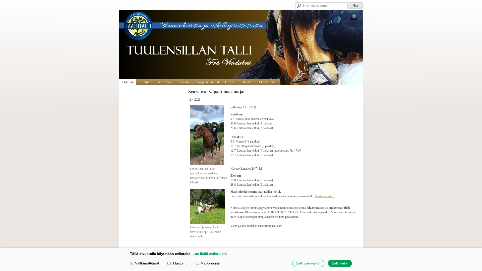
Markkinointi (210, 263)
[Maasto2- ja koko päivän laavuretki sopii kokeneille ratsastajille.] (207, 223)
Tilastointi (179, 263)
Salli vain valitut (308, 263)
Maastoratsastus (324, 196)
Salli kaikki (340, 263)
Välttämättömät (147, 263)
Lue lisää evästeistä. (210, 254)
